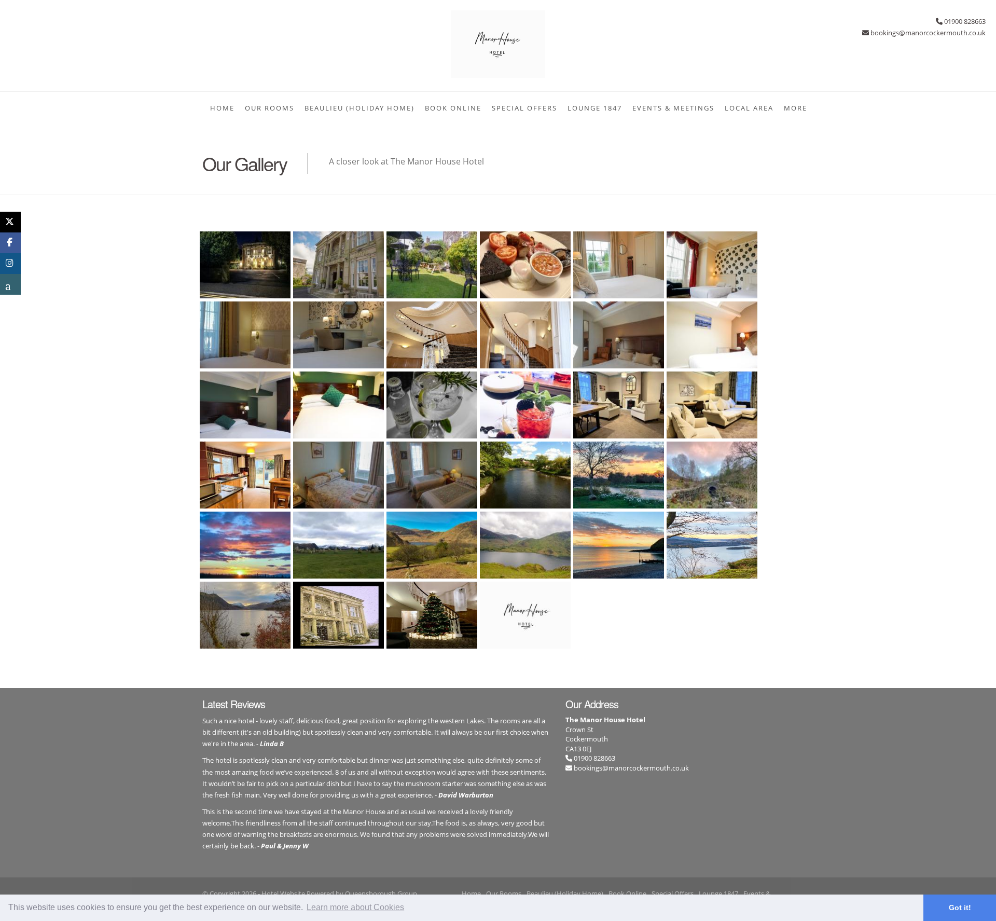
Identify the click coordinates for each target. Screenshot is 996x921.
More (795, 108)
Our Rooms (269, 108)
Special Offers (524, 108)
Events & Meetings (673, 108)
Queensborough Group (381, 893)
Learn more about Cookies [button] (355, 907)
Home (222, 108)
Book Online (453, 108)
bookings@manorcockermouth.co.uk (631, 768)
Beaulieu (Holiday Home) (359, 108)
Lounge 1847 (595, 108)
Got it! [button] (960, 907)
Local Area (749, 108)
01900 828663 (593, 758)
